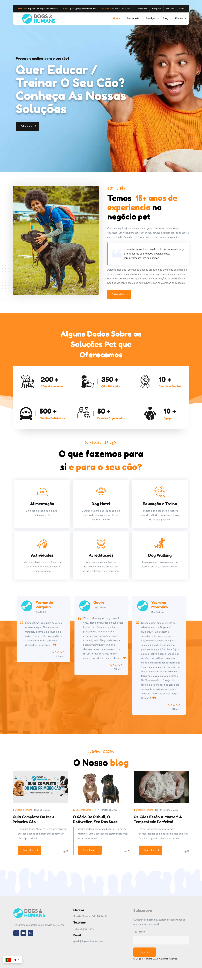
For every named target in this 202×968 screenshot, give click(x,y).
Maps (181, 8)
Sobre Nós (133, 18)
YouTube (170, 8)
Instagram (156, 8)
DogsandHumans (23, 809)
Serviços (151, 18)
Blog (165, 18)
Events (179, 18)
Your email (139, 931)
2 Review (60, 669)
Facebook (142, 8)
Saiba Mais (118, 294)
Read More (28, 850)
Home (116, 18)
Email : (66, 8)
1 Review (176, 669)
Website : (22, 8)
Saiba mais (26, 126)
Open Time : (106, 8)
